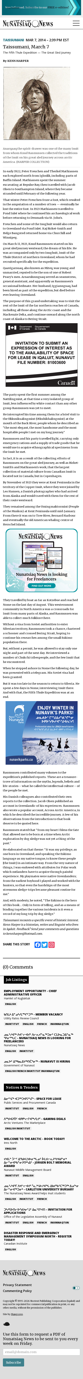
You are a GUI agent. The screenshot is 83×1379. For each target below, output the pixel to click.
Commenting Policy (17, 1291)
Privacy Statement (17, 1285)
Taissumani (13, 40)
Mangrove (17, 1314)
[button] (6, 1324)
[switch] (76, 1288)
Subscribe (13, 1362)
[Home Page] (28, 23)
